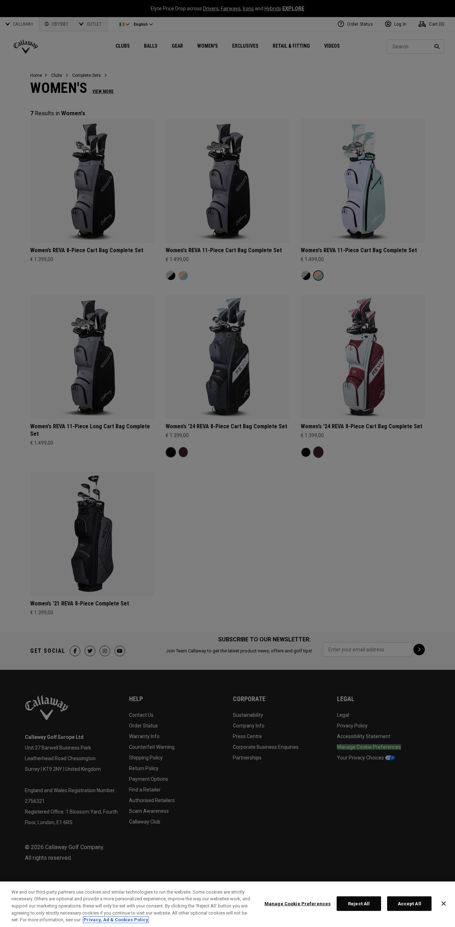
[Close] (443, 903)
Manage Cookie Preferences (297, 903)
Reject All (359, 903)
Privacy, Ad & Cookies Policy (116, 919)
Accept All (409, 903)
